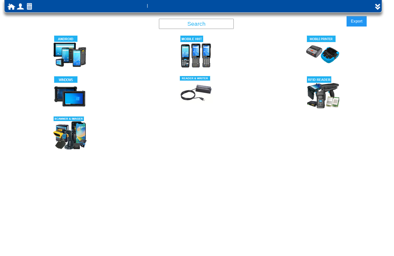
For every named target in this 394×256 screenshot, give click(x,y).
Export (356, 21)
